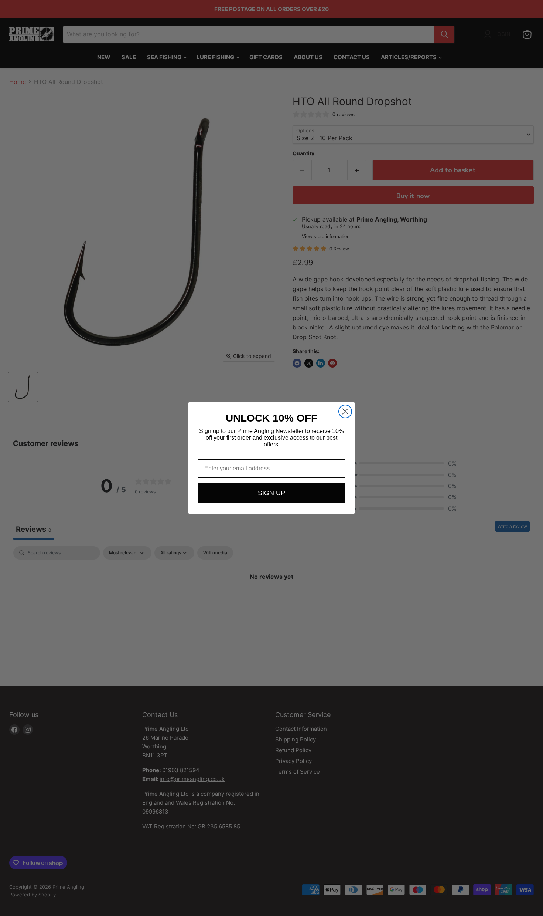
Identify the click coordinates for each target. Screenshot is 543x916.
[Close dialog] (345, 411)
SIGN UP (271, 493)
